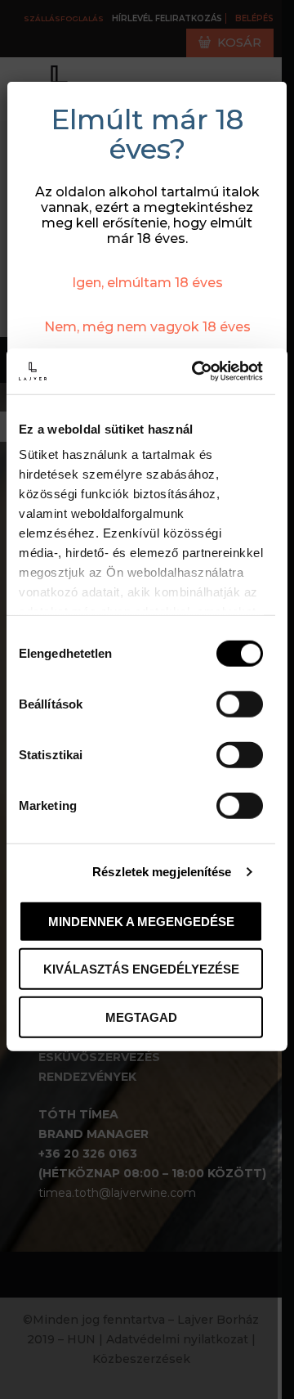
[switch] (239, 704)
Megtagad (141, 1016)
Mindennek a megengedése (141, 921)
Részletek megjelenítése (161, 872)
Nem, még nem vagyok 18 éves (147, 327)
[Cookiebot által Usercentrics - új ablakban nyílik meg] (197, 371)
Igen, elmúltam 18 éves (147, 282)
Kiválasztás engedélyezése (141, 969)
